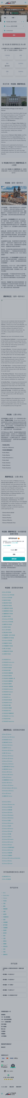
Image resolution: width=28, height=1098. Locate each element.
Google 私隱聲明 (7, 545)
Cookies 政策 (15, 542)
